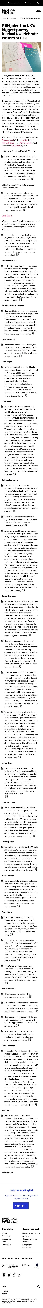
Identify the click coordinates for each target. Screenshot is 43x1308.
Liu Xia (24, 140)
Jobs (4, 1242)
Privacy (5, 1291)
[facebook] (14, 1275)
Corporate (26, 1247)
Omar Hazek (17, 145)
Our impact (6, 1236)
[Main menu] (38, 11)
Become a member (30, 1239)
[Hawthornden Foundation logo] (37, 1266)
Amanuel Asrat (8, 140)
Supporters (6, 1239)
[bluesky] (9, 1275)
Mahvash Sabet (8, 143)
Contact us (6, 1244)
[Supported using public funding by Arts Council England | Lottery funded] (10, 1266)
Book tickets (7, 216)
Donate (25, 1242)
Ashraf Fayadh (26, 143)
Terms (4, 1294)
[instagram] (4, 1275)
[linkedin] (19, 1275)
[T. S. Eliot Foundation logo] (26, 1266)
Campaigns (27, 1244)
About (4, 1233)
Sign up (19, 1205)
